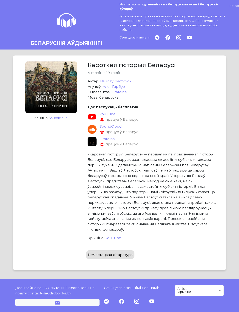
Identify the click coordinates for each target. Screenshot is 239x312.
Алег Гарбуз (114, 86)
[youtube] (189, 37)
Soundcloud (58, 118)
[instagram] (178, 37)
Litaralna (119, 92)
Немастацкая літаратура (110, 254)
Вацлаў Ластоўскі (116, 81)
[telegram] (157, 37)
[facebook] (167, 37)
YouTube (113, 238)
